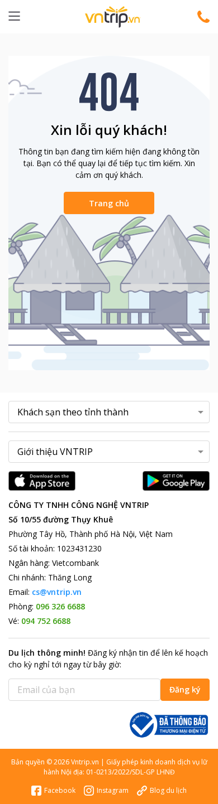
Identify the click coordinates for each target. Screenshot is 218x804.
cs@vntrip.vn (57, 592)
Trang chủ (109, 203)
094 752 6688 (45, 621)
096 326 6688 (60, 606)
